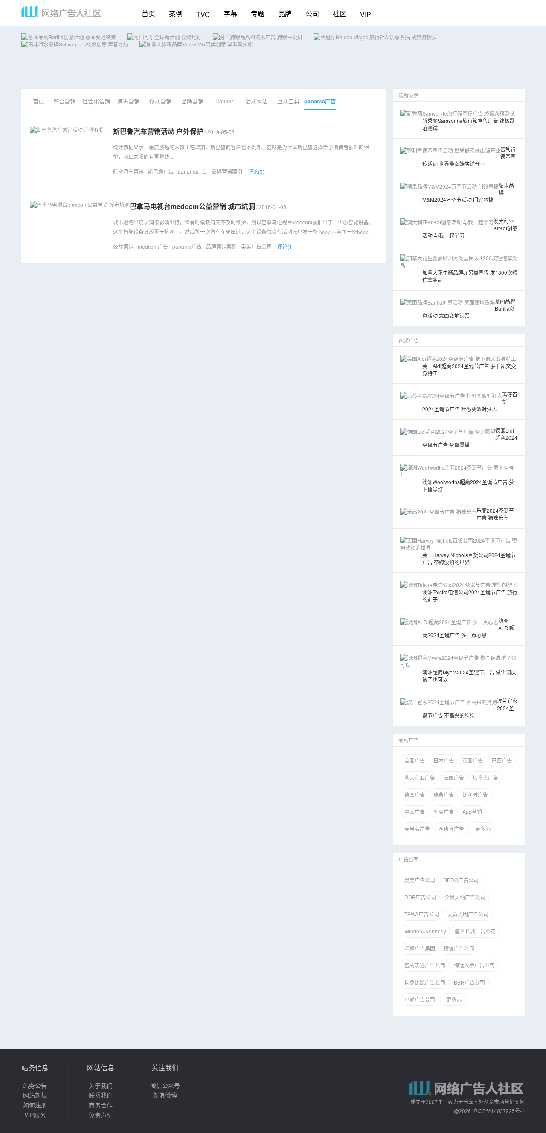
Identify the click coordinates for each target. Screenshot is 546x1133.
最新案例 (408, 95)
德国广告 (414, 794)
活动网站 (256, 101)
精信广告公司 (459, 948)
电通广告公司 (419, 999)
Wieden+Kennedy (425, 931)
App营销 (472, 811)
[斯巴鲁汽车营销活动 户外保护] (67, 129)
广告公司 (408, 859)
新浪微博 (165, 1095)
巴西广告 (501, 760)
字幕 (230, 13)
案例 (176, 13)
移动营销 (160, 101)
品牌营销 (192, 101)
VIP (365, 14)
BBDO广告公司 (461, 879)
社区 (339, 13)
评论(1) (285, 246)
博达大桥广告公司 (474, 965)
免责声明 (101, 1114)
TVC (203, 14)
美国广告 (414, 760)
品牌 (285, 13)
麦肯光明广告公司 (467, 914)
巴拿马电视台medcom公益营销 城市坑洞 (192, 206)
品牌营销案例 (227, 171)
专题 (257, 13)
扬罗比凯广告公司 (424, 982)
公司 (312, 13)
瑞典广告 (443, 794)
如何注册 (35, 1105)
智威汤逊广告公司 (424, 965)
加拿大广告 (485, 777)
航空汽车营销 (128, 171)
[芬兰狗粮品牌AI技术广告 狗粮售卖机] (257, 37)
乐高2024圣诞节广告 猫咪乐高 (495, 514)
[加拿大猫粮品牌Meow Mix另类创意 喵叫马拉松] (196, 44)
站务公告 (35, 1085)
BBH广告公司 (469, 982)
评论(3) (256, 171)
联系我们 (101, 1095)
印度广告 (443, 811)
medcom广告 (153, 246)
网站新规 (35, 1095)
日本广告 (443, 760)
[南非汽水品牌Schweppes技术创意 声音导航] (74, 44)
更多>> (482, 828)
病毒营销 (128, 101)
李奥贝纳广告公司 (464, 897)
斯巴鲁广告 (161, 171)
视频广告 (408, 340)
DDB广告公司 (420, 897)
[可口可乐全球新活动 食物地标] (164, 37)
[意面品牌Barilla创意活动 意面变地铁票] (68, 37)
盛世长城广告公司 (475, 931)
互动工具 (288, 101)
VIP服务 (35, 1114)
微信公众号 (165, 1085)
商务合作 (101, 1105)
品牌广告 (408, 740)
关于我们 (101, 1085)
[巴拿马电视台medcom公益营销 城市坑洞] (80, 204)
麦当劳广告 (417, 828)
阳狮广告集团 (419, 948)
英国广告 (472, 760)
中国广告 (414, 811)
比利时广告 (475, 794)
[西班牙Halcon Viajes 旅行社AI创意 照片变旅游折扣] (375, 37)
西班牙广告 (451, 828)
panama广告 (320, 101)
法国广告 (454, 777)
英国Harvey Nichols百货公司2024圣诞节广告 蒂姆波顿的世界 (469, 558)
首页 (148, 13)
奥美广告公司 (256, 246)
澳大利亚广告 (419, 777)
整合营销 (64, 101)
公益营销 (123, 246)
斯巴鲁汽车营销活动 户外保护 (158, 131)
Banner (224, 101)
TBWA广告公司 (421, 914)
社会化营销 (96, 101)
